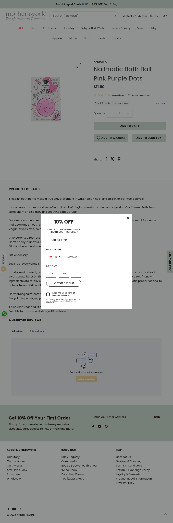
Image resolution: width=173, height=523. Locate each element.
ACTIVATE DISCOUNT (64, 283)
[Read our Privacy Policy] (79, 300)
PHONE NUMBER (53, 249)
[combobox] (54, 257)
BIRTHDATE (51, 266)
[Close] (128, 218)
